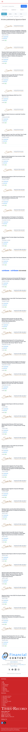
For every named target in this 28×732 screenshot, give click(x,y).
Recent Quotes (4, 9)
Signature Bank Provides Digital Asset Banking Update (13, 238)
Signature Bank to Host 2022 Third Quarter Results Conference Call (14, 299)
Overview (3, 16)
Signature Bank (6, 36)
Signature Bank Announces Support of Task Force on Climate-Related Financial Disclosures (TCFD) (13, 362)
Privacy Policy (21, 664)
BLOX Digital (18, 730)
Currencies (11, 16)
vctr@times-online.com (9, 716)
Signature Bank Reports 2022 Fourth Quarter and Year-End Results (13, 177)
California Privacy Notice (9, 729)
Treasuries (21, 16)
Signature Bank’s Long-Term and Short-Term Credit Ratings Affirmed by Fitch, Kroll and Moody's (14, 135)
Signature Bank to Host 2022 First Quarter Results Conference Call (14, 596)
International (16, 16)
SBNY (5, 40)
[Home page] (14, 708)
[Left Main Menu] (2, 2)
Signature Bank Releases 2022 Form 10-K (11, 95)
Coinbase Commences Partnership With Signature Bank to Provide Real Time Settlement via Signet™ (14, 279)
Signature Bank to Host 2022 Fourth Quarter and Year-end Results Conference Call (13, 197)
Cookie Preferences (16, 729)
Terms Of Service (13, 666)
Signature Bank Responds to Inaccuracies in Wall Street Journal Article (13, 157)
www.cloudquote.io (14, 661)
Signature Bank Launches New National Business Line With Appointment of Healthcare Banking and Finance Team (14, 510)
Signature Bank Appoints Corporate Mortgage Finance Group (13, 489)
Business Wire (5, 38)
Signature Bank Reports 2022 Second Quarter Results (13, 404)
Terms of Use (25, 728)
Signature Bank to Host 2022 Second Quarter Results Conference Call (12, 446)
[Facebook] (12, 669)
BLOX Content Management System (9, 730)
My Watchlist (14, 9)
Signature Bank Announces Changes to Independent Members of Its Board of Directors (13, 616)
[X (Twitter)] (9, 669)
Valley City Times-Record (9, 728)
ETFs (16, 13)
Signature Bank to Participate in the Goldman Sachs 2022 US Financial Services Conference (13, 217)
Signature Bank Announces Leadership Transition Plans (13, 115)
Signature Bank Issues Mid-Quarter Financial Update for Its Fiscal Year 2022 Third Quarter (12, 382)
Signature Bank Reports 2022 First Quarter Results (14, 553)
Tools (21, 13)
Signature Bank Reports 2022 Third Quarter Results (14, 257)
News (7, 16)
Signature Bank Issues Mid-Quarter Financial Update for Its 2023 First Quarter (12, 75)
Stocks (10, 13)
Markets (4, 13)
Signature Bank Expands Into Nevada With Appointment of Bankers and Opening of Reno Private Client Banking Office (13, 320)
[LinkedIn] (15, 669)
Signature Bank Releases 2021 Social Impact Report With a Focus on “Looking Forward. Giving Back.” (13, 425)
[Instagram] (18, 669)
